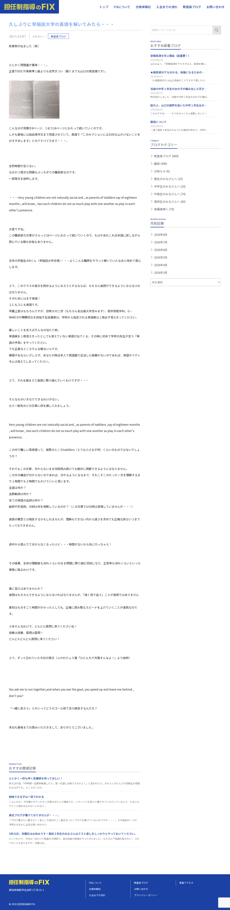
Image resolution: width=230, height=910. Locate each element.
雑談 (160, 163)
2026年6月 (160, 250)
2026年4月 (160, 265)
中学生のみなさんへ (170, 186)
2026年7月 (160, 242)
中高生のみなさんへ (170, 194)
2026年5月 (160, 257)
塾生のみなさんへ (168, 179)
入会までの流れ (166, 7)
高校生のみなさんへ (170, 201)
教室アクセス (186, 882)
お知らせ (162, 171)
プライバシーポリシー (146, 895)
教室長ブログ (192, 7)
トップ (103, 7)
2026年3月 (160, 272)
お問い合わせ (215, 7)
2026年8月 (160, 234)
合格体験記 (143, 7)
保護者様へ (164, 209)
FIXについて (122, 7)
